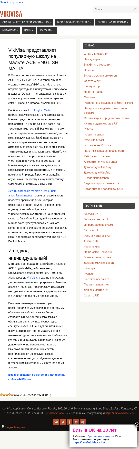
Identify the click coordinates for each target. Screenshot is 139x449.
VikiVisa (11, 14)
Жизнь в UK (91, 241)
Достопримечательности (99, 262)
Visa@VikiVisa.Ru (57, 413)
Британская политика (97, 257)
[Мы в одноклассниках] (83, 422)
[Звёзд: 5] (12, 394)
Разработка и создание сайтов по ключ (108, 102)
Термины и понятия (96, 284)
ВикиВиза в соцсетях (97, 64)
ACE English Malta (39, 110)
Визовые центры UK (97, 219)
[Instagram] (76, 422)
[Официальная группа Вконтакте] (56, 422)
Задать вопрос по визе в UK (101, 183)
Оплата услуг (92, 81)
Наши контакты (93, 91)
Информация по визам (98, 224)
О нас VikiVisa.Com (96, 53)
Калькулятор (92, 86)
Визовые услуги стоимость (100, 75)
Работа (88, 129)
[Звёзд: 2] (4, 394)
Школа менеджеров (96, 178)
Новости (89, 70)
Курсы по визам (94, 140)
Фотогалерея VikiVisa (97, 145)
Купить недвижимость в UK (101, 123)
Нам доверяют (93, 59)
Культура (89, 268)
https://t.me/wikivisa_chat (120, 413)
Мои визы (90, 97)
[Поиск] (134, 9)
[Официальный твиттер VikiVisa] (63, 422)
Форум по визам (94, 134)
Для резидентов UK (96, 290)
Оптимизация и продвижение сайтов (107, 118)
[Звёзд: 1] (1, 394)
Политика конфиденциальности (104, 150)
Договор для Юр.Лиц (97, 172)
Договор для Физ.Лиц (97, 167)
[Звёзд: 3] (6, 394)
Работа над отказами (97, 156)
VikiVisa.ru (33, 277)
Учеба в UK (91, 230)
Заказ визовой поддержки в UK (103, 189)
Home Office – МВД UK (98, 252)
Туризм (88, 273)
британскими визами (100, 436)
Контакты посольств (96, 279)
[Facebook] (69, 422)
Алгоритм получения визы (100, 161)
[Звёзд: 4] (9, 394)
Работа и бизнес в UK (97, 235)
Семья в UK (91, 295)
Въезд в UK (91, 214)
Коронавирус (92, 246)
